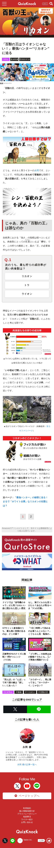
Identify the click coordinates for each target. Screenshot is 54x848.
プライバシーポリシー (27, 814)
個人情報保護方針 (27, 811)
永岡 (36, 170)
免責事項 (27, 817)
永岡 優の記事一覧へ (27, 764)
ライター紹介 (27, 819)
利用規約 (27, 808)
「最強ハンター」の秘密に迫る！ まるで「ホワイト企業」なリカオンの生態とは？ (26, 501)
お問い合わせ (27, 822)
